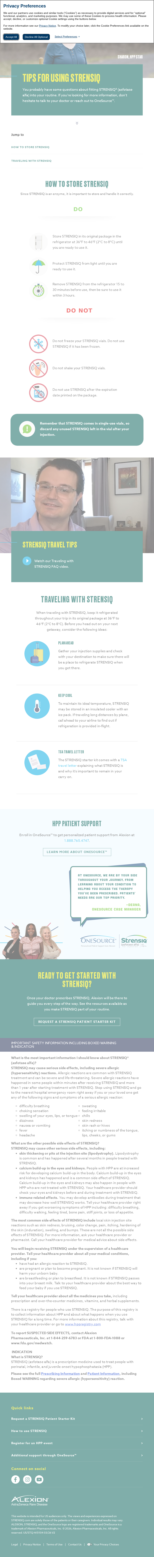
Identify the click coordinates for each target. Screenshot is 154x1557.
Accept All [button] (11, 36)
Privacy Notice (47, 25)
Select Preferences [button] (66, 36)
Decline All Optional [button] (36, 36)
